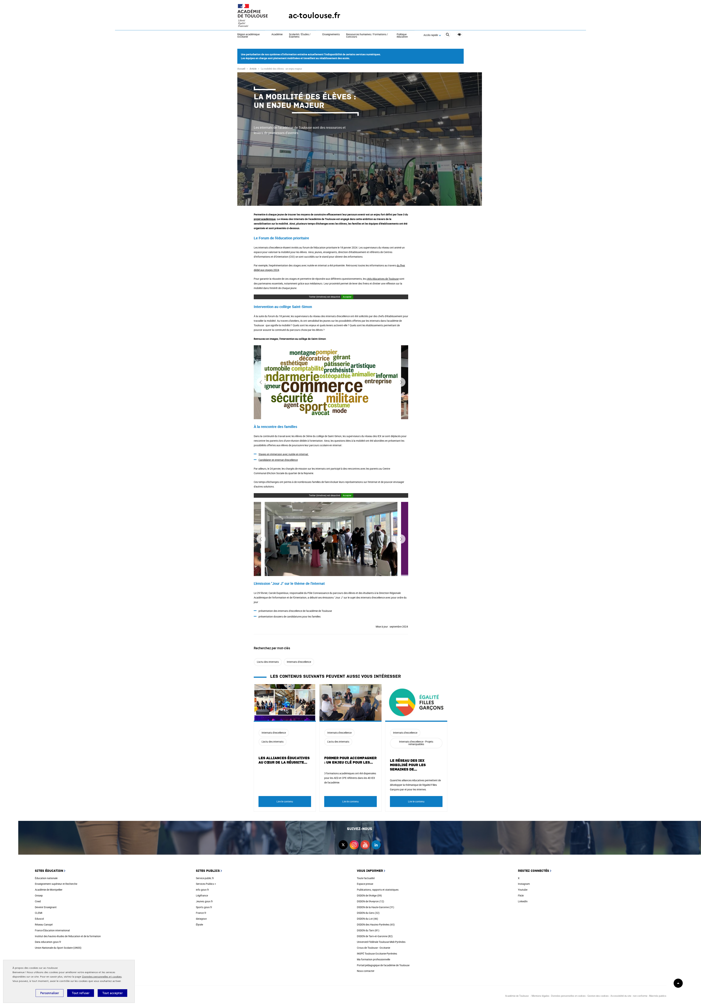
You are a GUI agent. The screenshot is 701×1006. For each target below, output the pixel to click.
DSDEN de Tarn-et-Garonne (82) (375, 936)
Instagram (524, 883)
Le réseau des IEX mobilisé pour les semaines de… (408, 765)
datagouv (201, 918)
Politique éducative (402, 35)
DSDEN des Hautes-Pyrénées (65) (376, 924)
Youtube (522, 889)
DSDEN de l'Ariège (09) (369, 895)
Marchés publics (657, 995)
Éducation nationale (46, 878)
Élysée (199, 924)
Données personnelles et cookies (102, 977)
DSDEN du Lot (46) (367, 918)
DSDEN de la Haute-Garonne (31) (375, 907)
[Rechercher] (447, 35)
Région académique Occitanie (248, 35)
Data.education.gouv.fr (48, 942)
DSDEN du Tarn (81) (368, 930)
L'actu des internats (268, 661)
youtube (365, 844)
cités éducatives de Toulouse (383, 278)
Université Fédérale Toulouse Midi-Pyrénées (381, 942)
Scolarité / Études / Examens (300, 35)
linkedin (376, 844)
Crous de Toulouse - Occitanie (373, 947)
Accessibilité (459, 34)
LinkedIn (523, 901)
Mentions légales (540, 995)
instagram (354, 844)
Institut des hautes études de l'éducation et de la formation (68, 936)
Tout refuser (80, 993)
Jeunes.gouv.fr (204, 901)
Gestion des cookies (598, 995)
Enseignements (331, 34)
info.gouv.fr (202, 889)
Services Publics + (206, 883)
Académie (277, 34)
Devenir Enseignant (46, 907)
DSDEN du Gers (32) (368, 913)
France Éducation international (52, 930)
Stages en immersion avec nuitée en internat (283, 454)
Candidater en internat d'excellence (278, 460)
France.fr (201, 913)
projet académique (265, 219)
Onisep (39, 895)
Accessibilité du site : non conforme (628, 995)
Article (253, 68)
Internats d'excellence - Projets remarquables (416, 743)
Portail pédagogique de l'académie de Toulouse (383, 965)
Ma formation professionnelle (373, 959)
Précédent (261, 382)
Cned (38, 901)
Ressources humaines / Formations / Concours (367, 35)
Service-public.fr (205, 878)
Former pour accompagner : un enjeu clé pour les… (350, 760)
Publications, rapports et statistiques (378, 889)
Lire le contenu (285, 801)
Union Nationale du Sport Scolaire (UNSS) (58, 947)
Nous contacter (365, 971)
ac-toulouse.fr (314, 15)
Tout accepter (112, 993)
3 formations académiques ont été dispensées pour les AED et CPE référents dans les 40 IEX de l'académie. (350, 778)
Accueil (241, 68)
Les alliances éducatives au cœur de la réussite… (284, 760)
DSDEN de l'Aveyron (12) (370, 901)
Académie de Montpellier (48, 889)
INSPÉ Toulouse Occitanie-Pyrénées (377, 953)
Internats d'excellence (299, 661)
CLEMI (38, 913)
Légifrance (202, 895)
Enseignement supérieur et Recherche (56, 883)
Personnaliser (49, 993)
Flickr (521, 895)
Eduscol (39, 918)
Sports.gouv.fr (204, 907)
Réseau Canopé (44, 924)
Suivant (400, 382)
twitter (343, 844)
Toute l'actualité (366, 878)
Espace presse (365, 883)
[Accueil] (255, 15)
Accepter (347, 296)
